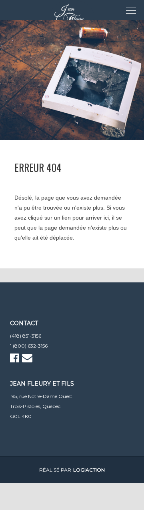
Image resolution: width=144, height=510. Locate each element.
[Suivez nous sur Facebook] (15, 359)
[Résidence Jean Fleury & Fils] (72, 16)
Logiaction (89, 470)
